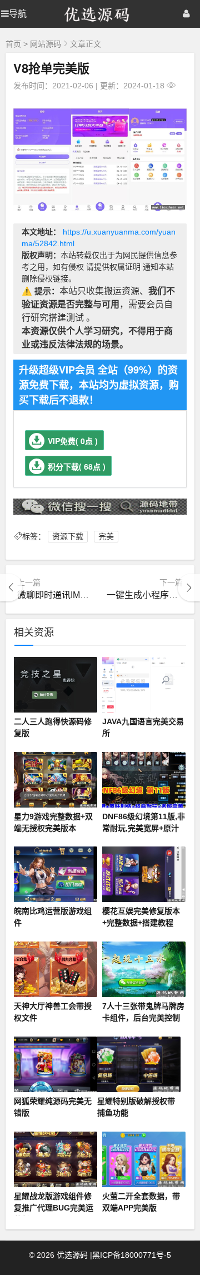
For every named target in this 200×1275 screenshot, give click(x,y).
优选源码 (72, 1255)
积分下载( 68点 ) (77, 466)
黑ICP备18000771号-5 (131, 1255)
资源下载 (67, 536)
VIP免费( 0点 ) (73, 440)
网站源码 (45, 43)
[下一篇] (189, 587)
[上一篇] (11, 587)
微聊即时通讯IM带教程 (62, 595)
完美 (106, 536)
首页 (13, 43)
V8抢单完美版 (51, 68)
